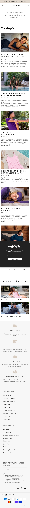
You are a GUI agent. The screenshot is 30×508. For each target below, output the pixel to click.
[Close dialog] (29, 242)
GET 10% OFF (15, 259)
